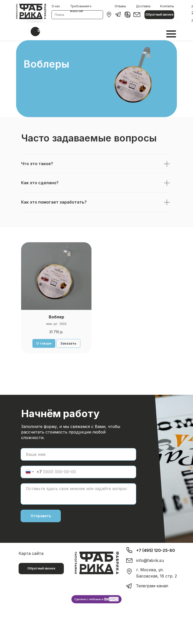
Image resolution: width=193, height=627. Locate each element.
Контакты (167, 6)
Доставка (143, 6)
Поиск (59, 15)
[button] (159, 14)
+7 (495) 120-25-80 (155, 550)
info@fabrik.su (150, 560)
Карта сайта (31, 553)
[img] (109, 14)
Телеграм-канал (152, 585)
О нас (56, 6)
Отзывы (120, 6)
